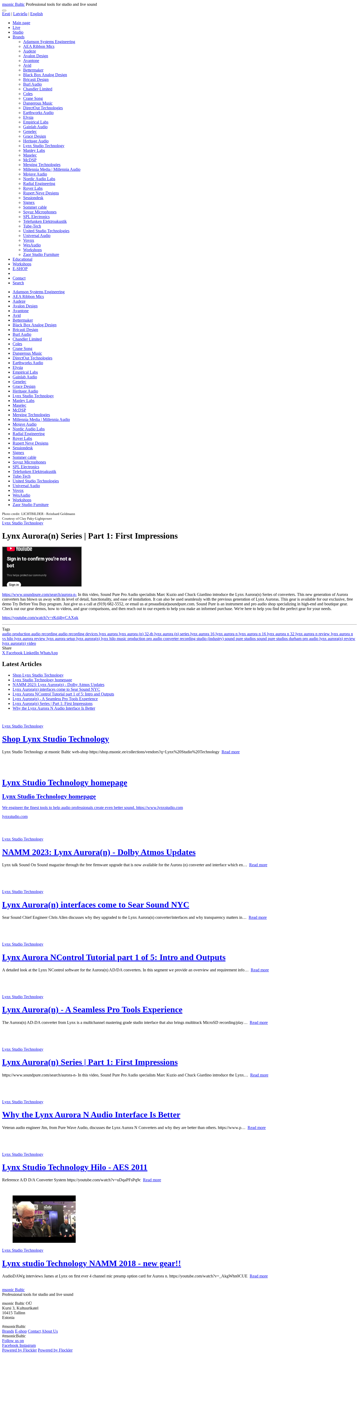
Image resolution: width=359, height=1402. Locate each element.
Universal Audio (36, 235)
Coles (28, 93)
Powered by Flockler (19, 1350)
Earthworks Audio (38, 112)
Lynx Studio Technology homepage (42, 680)
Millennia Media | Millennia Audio (51, 169)
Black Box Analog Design (45, 75)
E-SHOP (20, 268)
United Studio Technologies (46, 231)
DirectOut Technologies (43, 108)
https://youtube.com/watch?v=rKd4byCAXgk (40, 617)
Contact (19, 278)
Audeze (29, 51)
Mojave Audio (35, 174)
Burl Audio (32, 84)
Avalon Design (35, 56)
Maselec (30, 155)
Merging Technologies (41, 164)
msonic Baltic (13, 4)
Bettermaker (33, 70)
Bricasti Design (36, 79)
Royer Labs (33, 188)
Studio (18, 32)
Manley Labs (34, 150)
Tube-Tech (32, 226)
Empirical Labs (35, 122)
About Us (50, 1331)
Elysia (28, 117)
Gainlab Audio (35, 127)
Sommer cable (35, 207)
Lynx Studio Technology (43, 145)
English (36, 14)
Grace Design (34, 136)
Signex (29, 202)
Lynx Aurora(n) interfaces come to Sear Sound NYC (56, 689)
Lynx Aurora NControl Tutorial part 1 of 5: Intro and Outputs (63, 694)
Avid (27, 65)
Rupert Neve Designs (41, 193)
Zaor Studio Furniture (41, 254)
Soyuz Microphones (40, 212)
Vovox (28, 240)
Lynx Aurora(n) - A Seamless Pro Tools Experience (55, 699)
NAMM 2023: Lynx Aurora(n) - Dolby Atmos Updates (58, 684)
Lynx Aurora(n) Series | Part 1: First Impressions (53, 703)
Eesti (6, 14)
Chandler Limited (37, 89)
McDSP (30, 160)
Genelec (30, 131)
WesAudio (32, 245)
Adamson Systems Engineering (49, 41)
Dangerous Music (38, 103)
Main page (21, 22)
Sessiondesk (33, 197)
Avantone (31, 60)
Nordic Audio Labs (39, 179)
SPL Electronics (36, 216)
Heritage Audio (36, 141)
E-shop (21, 1331)
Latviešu (20, 14)
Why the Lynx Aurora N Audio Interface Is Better (54, 708)
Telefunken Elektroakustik (45, 221)
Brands (18, 37)
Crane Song (33, 98)
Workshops (32, 250)
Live (16, 27)
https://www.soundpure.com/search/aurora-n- (39, 594)
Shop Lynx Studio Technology (38, 675)
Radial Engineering (39, 183)
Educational (22, 259)
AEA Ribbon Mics (38, 46)
